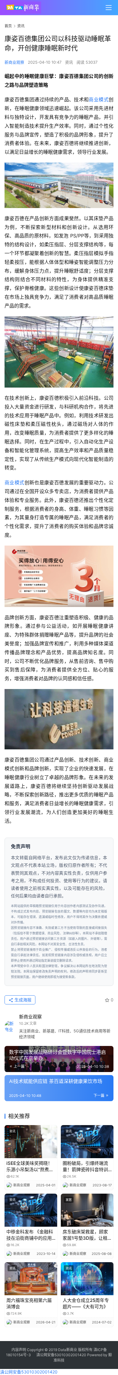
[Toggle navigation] (108, 7)
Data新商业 (67, 1349)
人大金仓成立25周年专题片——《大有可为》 (86, 1303)
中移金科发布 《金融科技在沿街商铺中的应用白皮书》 (29, 1235)
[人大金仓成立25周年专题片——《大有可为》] (87, 1278)
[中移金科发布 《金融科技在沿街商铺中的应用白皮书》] (31, 1210)
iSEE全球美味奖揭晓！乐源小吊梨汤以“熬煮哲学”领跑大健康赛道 (30, 1166)
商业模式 (99, 99)
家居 (69, 1200)
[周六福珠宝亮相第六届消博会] (31, 1278)
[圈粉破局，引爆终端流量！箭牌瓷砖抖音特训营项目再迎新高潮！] (87, 1141)
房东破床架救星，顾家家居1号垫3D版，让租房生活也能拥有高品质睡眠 (85, 1235)
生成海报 (22, 999)
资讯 (69, 62)
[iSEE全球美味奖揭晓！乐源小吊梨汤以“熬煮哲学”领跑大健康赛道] (31, 1141)
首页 (8, 26)
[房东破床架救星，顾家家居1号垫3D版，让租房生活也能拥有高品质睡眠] (87, 1210)
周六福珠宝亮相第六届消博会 (29, 1303)
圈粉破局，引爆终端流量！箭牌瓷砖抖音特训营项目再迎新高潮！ (85, 1166)
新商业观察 (14, 62)
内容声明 (18, 1349)
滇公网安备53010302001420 (61, 1355)
